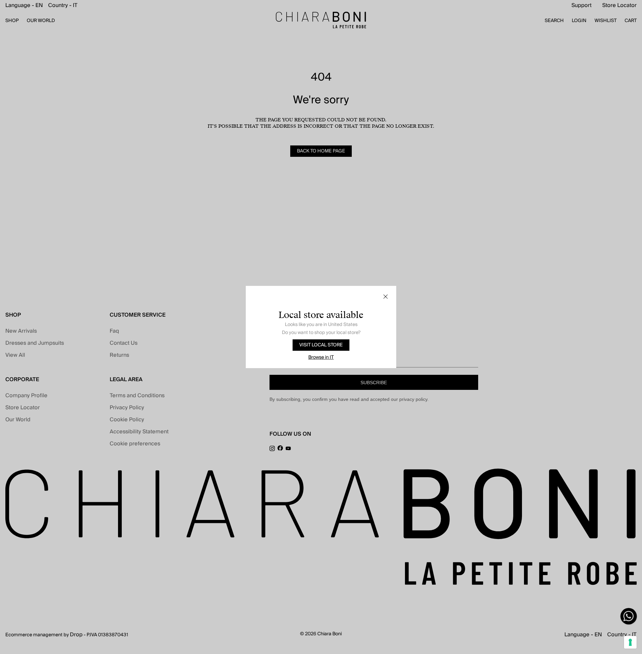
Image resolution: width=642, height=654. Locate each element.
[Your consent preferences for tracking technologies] (630, 642)
